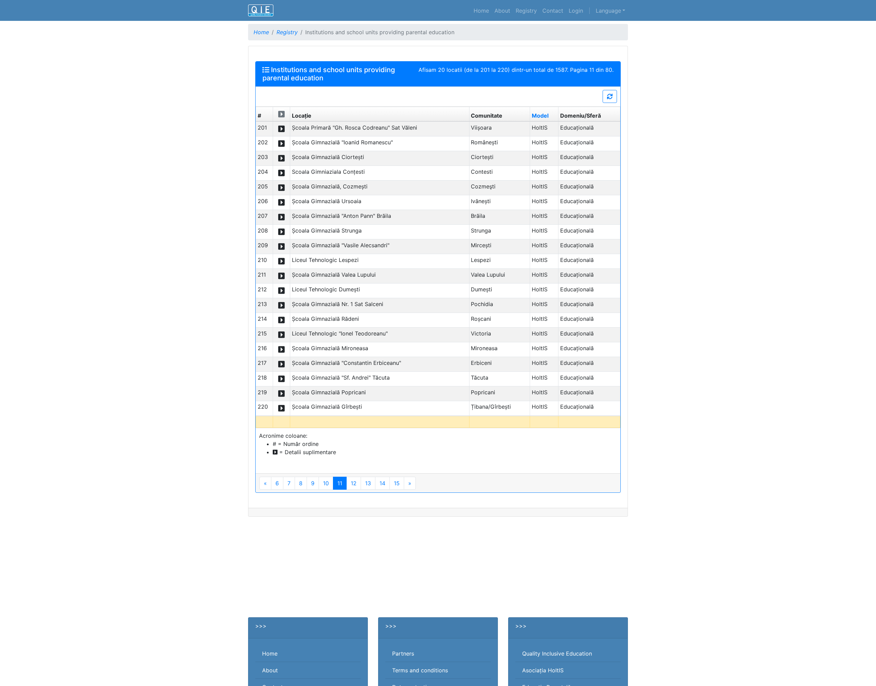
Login (576, 10)
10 (326, 483)
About (502, 10)
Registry (526, 10)
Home (481, 10)
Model (540, 115)
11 (339, 483)
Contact (552, 10)
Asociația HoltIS (543, 670)
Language (608, 10)
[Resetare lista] (610, 96)
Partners (403, 653)
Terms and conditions (420, 670)
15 (397, 483)
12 (354, 483)
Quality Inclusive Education (557, 653)
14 (382, 483)
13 (368, 483)
